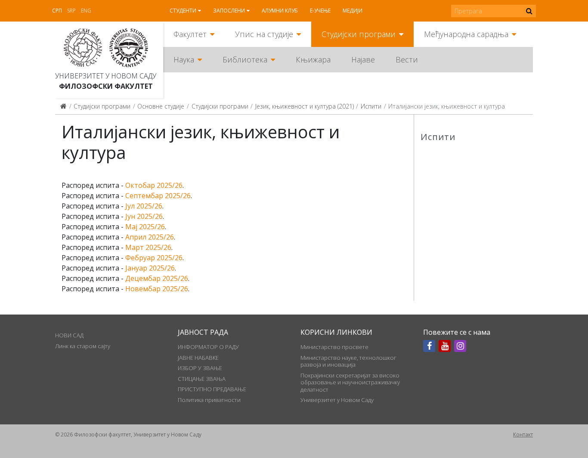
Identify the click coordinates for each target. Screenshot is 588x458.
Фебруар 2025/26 (154, 257)
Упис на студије (264, 34)
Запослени (229, 10)
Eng (86, 10)
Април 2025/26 (149, 237)
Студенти (183, 10)
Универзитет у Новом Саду (105, 76)
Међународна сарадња (466, 34)
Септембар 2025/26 (158, 195)
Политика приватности (209, 400)
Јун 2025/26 (144, 216)
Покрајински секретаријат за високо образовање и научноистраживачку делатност (350, 382)
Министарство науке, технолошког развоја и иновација (348, 361)
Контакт (523, 434)
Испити (371, 106)
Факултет (190, 34)
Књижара (313, 59)
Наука (183, 59)
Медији (352, 10)
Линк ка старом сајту (82, 346)
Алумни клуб (280, 10)
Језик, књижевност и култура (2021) (304, 106)
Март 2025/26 (148, 247)
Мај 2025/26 (145, 226)
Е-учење (320, 10)
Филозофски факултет (106, 86)
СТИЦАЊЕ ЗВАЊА (202, 379)
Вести (407, 59)
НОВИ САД (69, 335)
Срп (57, 10)
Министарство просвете (334, 347)
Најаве (363, 59)
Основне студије (160, 106)
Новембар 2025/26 (156, 288)
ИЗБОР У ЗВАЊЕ (200, 368)
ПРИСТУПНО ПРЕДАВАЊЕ (212, 389)
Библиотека (245, 59)
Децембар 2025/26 (156, 278)
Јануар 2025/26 (150, 268)
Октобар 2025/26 (154, 185)
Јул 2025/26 (143, 206)
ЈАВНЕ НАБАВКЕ (198, 357)
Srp (71, 10)
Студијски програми (359, 34)
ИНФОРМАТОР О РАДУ (208, 347)
